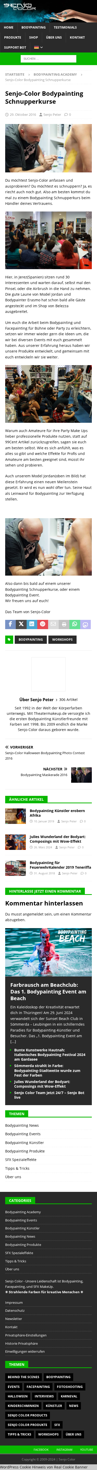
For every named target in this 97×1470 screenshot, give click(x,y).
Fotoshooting (70, 1387)
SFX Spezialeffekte (20, 1159)
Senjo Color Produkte (27, 1425)
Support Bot (15, 47)
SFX (57, 1425)
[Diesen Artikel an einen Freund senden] (53, 624)
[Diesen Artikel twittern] (21, 624)
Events (14, 1387)
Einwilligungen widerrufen (25, 1351)
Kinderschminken (23, 1406)
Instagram (64, 1449)
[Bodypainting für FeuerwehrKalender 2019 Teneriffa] (15, 868)
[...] (13, 1041)
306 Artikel (68, 699)
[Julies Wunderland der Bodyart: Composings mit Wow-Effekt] (15, 842)
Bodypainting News (22, 1125)
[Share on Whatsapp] (74, 624)
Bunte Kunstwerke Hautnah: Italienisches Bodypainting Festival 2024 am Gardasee (49, 1055)
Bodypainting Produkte (25, 1151)
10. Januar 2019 (44, 821)
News (73, 1406)
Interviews (44, 1396)
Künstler (54, 1406)
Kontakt (77, 37)
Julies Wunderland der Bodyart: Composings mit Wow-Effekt (58, 839)
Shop (33, 37)
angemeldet (33, 914)
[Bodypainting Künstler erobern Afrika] (15, 816)
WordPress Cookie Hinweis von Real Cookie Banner (44, 1467)
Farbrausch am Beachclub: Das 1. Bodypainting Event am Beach (48, 991)
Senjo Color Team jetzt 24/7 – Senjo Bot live (49, 1095)
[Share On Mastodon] (85, 624)
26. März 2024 (43, 847)
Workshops (62, 639)
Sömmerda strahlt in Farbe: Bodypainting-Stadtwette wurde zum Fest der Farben (47, 1070)
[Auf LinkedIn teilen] (32, 624)
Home (8, 27)
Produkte (12, 37)
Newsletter (13, 1318)
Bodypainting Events (23, 1133)
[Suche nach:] (48, 58)
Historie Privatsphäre (21, 1343)
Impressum (14, 1302)
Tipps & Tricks (17, 1168)
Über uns (54, 37)
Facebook (41, 1449)
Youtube (86, 1449)
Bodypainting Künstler (24, 1142)
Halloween (18, 1396)
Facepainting (38, 1387)
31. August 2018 (44, 873)
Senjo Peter (52, 114)
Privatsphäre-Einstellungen (26, 1335)
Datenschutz (15, 1310)
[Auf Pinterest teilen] (42, 624)
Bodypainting (33, 27)
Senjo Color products (27, 1415)
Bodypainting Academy (23, 1212)
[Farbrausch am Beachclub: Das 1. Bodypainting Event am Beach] (48, 973)
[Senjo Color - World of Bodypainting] (48, 19)
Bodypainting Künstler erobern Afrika (57, 813)
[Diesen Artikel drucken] (64, 624)
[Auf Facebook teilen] (10, 624)
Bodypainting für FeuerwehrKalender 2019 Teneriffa (60, 865)
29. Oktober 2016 (23, 114)
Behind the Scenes (23, 1377)
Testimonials (65, 27)
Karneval (69, 1396)
